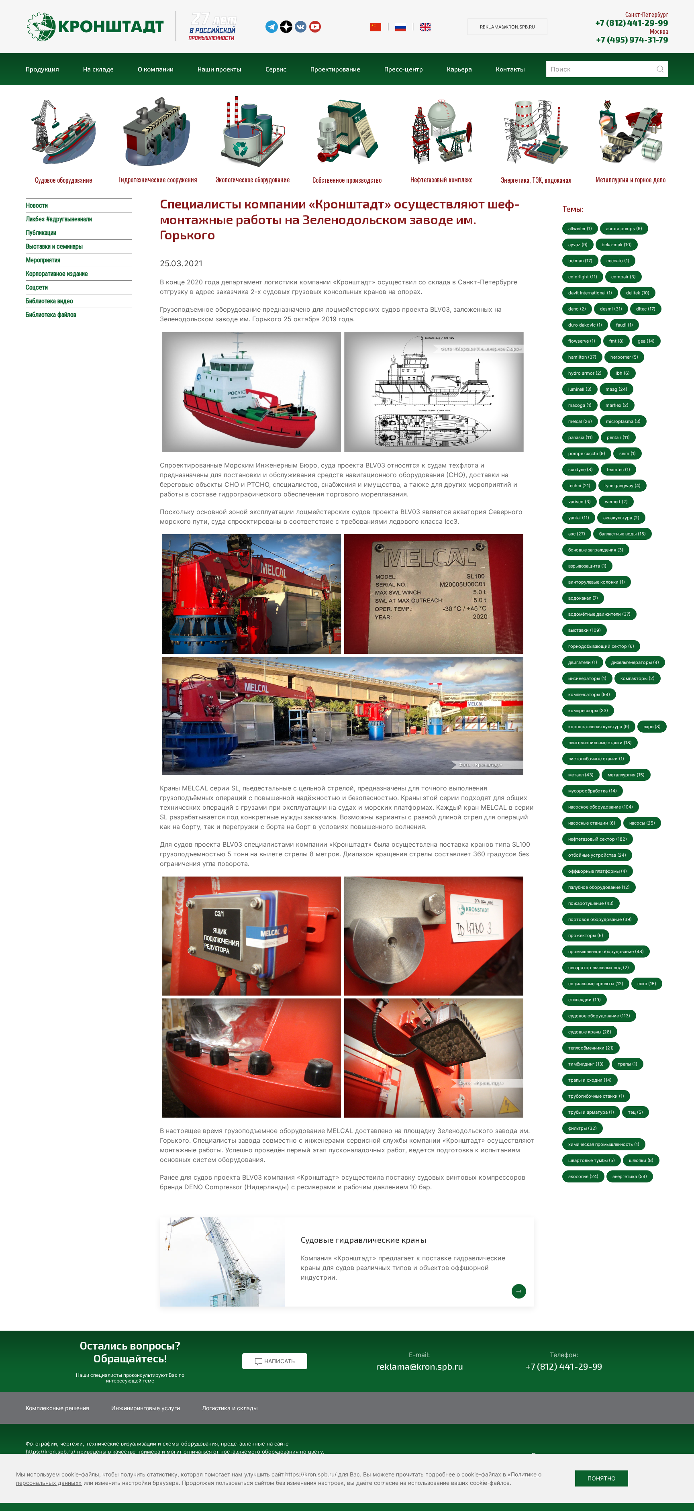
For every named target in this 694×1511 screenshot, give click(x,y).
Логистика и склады (230, 1408)
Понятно (602, 1478)
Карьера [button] (459, 69)
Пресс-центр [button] (403, 69)
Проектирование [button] (335, 69)
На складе (98, 69)
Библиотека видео (49, 301)
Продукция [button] (42, 69)
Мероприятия (43, 260)
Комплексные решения (57, 1408)
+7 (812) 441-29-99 (632, 22)
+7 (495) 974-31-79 (632, 39)
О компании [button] (156, 69)
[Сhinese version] (375, 26)
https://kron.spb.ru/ (311, 1474)
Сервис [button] (275, 69)
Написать (279, 1361)
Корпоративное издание (57, 274)
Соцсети (37, 287)
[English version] (425, 26)
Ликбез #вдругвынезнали (59, 219)
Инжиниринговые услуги (145, 1408)
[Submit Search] (660, 69)
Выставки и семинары (54, 246)
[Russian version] (400, 26)
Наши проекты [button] (219, 69)
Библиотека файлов (51, 315)
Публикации (41, 233)
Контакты (510, 69)
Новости (37, 205)
